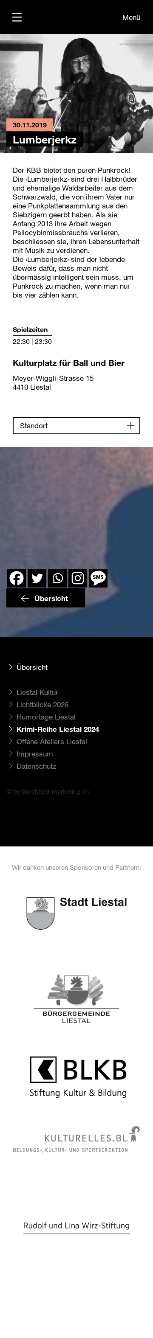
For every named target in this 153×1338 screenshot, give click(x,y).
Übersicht (50, 598)
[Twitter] (37, 578)
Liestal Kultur (37, 692)
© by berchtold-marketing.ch (47, 791)
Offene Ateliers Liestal (52, 741)
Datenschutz (36, 766)
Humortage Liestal (46, 716)
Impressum (35, 753)
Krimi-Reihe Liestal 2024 (58, 729)
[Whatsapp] (57, 578)
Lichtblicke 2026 (42, 704)
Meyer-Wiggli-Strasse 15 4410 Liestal (53, 382)
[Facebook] (16, 578)
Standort (34, 425)
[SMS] (98, 578)
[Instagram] (77, 578)
